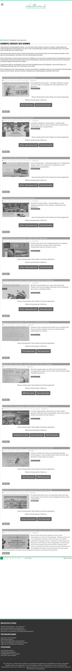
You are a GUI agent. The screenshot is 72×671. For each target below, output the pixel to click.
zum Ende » (28, 558)
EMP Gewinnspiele (9, 366)
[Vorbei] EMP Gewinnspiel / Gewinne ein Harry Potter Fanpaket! (27, 364)
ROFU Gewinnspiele (34, 408)
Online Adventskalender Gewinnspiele (13, 641)
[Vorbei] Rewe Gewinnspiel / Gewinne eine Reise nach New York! (27, 448)
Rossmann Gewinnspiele (22, 80)
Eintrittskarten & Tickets (10, 408)
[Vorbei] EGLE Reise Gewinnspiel (15, 158)
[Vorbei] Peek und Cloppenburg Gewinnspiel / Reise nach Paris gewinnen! (31, 530)
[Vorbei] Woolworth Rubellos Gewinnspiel (18, 198)
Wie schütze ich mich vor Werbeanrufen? (13, 630)
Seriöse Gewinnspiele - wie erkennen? (13, 626)
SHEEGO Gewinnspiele (8, 652)
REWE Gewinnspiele (21, 450)
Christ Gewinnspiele (9, 325)
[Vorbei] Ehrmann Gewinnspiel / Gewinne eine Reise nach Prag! (27, 490)
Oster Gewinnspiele (7, 639)
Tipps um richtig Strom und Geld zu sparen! (14, 642)
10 (19, 558)
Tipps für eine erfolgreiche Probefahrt (12, 644)
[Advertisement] (36, 25)
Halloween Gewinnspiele (8, 638)
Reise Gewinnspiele (9, 80)
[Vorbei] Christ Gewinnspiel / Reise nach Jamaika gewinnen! (25, 322)
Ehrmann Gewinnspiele (10, 492)
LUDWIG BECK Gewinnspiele (10, 654)
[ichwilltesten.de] (36, 5)
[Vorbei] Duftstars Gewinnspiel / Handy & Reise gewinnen (24, 238)
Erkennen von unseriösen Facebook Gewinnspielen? (17, 631)
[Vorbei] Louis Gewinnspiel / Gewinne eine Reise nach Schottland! (28, 280)
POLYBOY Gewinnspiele (8, 655)
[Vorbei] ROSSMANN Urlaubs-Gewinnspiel (18, 78)
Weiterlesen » (6, 111)
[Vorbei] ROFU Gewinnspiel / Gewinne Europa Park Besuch (25, 406)
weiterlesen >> (35, 88)
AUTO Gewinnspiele (7, 650)
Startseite (5, 40)
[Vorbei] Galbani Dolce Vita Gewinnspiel (17, 118)
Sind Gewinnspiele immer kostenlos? (12, 628)
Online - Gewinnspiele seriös (11, 120)
